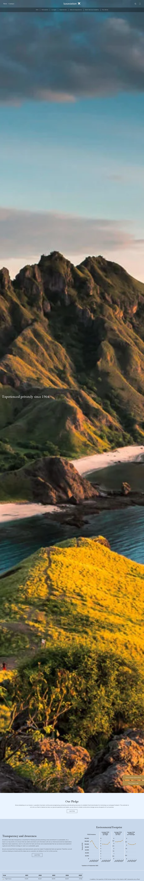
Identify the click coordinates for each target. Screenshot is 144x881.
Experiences (63, 9)
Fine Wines (105, 9)
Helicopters (45, 9)
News (5, 3)
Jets (37, 9)
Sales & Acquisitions (76, 9)
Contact (11, 3)
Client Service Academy (92, 9)
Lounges (53, 9)
